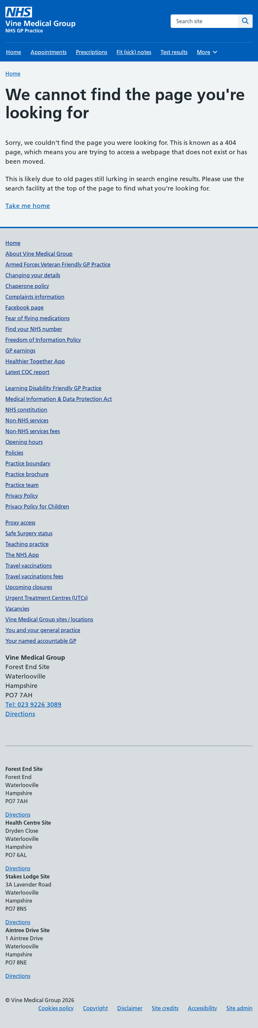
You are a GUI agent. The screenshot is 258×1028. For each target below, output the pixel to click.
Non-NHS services (26, 420)
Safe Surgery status (28, 533)
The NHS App (22, 554)
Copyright (95, 1008)
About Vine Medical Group (39, 253)
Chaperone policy (27, 286)
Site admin (239, 1008)
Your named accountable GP (40, 641)
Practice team (22, 485)
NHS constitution (26, 409)
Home (13, 52)
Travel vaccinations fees (34, 576)
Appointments (49, 52)
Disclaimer (129, 1008)
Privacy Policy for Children (37, 506)
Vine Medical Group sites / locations (49, 619)
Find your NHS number (33, 329)
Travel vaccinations (28, 565)
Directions (20, 714)
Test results (174, 52)
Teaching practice (27, 544)
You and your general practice (42, 630)
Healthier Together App (35, 361)
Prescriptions (91, 52)
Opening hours (24, 442)
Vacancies (17, 608)
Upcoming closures (28, 587)
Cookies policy (56, 1008)
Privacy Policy (21, 495)
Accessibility (202, 1008)
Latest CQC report (27, 372)
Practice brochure (27, 474)
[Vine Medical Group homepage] (41, 21)
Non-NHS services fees (32, 431)
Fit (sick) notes (134, 52)
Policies (14, 452)
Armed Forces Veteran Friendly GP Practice (58, 264)
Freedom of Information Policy (43, 339)
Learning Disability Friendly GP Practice (53, 388)
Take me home (27, 206)
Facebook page (24, 307)
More (206, 52)
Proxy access (20, 522)
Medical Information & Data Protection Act (58, 399)
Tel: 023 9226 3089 (33, 704)
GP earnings (20, 350)
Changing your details (32, 275)
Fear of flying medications (37, 318)
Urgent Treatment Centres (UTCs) (46, 597)
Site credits (165, 1008)
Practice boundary (27, 463)
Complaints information (34, 296)
